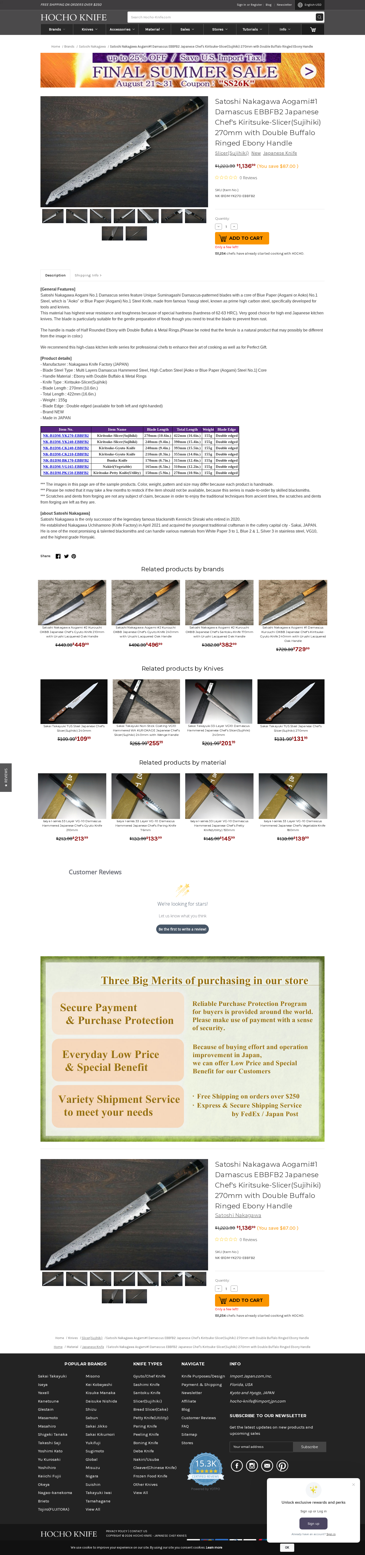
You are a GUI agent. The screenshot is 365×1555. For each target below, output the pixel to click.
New (256, 153)
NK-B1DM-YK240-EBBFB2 (66, 442)
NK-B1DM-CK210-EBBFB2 (66, 454)
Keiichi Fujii (49, 1476)
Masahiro (47, 1426)
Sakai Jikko (96, 1426)
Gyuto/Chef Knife (149, 1376)
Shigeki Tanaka (53, 1434)
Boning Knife (145, 1442)
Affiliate (189, 1401)
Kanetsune (48, 1401)
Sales (185, 29)
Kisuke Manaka (100, 1392)
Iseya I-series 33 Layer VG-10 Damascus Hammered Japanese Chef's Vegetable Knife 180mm (292, 825)
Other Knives (145, 1484)
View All (93, 1509)
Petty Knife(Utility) (150, 1417)
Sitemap (189, 1434)
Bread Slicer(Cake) (150, 1409)
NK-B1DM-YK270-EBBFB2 (66, 436)
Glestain (46, 1409)
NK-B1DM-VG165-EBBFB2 (66, 467)
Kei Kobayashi (99, 1384)
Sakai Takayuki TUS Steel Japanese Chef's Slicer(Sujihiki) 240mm (74, 728)
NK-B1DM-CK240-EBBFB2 (66, 448)
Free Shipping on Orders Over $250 (70, 4)
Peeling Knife (146, 1434)
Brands (55, 29)
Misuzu (93, 1467)
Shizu (91, 1409)
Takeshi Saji (49, 1442)
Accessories (120, 29)
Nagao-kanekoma (55, 1492)
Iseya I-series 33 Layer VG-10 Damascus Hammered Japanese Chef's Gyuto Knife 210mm (72, 825)
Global (92, 1459)
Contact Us (138, 1531)
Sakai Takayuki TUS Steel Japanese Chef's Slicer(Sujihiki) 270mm (291, 728)
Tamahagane (98, 1501)
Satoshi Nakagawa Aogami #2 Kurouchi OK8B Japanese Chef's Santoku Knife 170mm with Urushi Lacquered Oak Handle (219, 632)
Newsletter (284, 4)
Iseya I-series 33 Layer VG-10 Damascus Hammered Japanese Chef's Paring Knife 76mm (145, 825)
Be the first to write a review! (182, 929)
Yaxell (43, 1392)
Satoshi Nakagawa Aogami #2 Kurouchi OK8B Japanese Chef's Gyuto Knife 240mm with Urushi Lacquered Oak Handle (146, 632)
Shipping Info (87, 275)
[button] (6, 777)
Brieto (43, 1501)
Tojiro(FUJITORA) (53, 1509)
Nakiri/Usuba (146, 1459)
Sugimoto (95, 1451)
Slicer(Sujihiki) (232, 153)
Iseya (43, 1384)
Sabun (92, 1417)
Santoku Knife (146, 1392)
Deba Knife (143, 1451)
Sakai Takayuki (52, 1376)
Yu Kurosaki (49, 1459)
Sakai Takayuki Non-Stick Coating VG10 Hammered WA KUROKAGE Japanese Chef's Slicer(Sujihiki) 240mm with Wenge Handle (146, 730)
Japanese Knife (280, 153)
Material (152, 29)
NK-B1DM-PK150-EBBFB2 (66, 473)
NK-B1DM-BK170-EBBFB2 (66, 460)
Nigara (92, 1476)
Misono (93, 1376)
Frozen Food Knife (150, 1476)
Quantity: (222, 218)
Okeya (44, 1484)
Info (283, 29)
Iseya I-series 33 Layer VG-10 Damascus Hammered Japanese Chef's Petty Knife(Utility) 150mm (219, 825)
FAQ (185, 1426)
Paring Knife (145, 1426)
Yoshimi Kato (50, 1451)
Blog (268, 4)
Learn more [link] (214, 1547)
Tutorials (250, 29)
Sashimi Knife (146, 1384)
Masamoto (48, 1417)
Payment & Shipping (202, 1384)
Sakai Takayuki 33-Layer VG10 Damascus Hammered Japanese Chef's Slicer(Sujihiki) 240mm (218, 730)
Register (256, 4)
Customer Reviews (199, 1417)
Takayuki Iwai (99, 1492)
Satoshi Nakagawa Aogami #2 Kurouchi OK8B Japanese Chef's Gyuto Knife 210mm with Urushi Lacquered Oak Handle (72, 632)
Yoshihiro (47, 1467)
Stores (217, 29)
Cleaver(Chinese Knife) (155, 1467)
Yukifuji (93, 1442)
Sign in (241, 4)
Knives (87, 29)
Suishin (93, 1484)
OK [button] (287, 1547)
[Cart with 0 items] (313, 29)
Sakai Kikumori (100, 1434)
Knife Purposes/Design (203, 1376)
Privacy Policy (116, 1531)
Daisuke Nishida (101, 1401)
